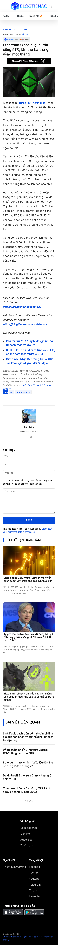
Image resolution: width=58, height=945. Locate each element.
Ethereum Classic (23, 392)
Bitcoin (24, 29)
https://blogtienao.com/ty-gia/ (22, 306)
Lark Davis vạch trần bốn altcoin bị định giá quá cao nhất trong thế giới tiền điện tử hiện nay (28, 737)
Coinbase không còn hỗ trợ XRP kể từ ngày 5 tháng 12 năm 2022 (27, 790)
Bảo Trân (25, 34)
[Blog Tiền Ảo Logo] (29, 6)
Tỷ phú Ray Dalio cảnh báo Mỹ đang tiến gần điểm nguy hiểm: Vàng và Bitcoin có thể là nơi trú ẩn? (29, 637)
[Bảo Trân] (29, 416)
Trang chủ (7, 29)
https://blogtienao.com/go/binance (25, 324)
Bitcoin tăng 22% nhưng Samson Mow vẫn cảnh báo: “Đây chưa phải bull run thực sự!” (28, 579)
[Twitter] (22, 398)
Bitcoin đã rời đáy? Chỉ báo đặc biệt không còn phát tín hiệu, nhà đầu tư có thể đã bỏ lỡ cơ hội (29, 696)
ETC (11, 392)
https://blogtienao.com (29, 431)
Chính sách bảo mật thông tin (15, 937)
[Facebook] (15, 398)
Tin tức (16, 29)
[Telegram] (29, 398)
